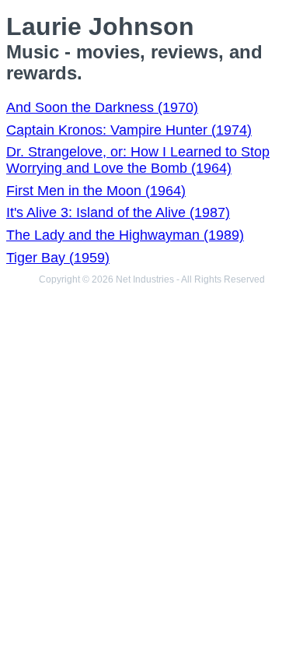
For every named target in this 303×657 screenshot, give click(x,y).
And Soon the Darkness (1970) (102, 107)
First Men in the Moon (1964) (96, 191)
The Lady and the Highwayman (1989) (125, 235)
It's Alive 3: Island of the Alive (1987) (118, 212)
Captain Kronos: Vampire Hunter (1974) (129, 130)
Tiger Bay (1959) (58, 257)
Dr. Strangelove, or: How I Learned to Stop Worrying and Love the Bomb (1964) (138, 160)
